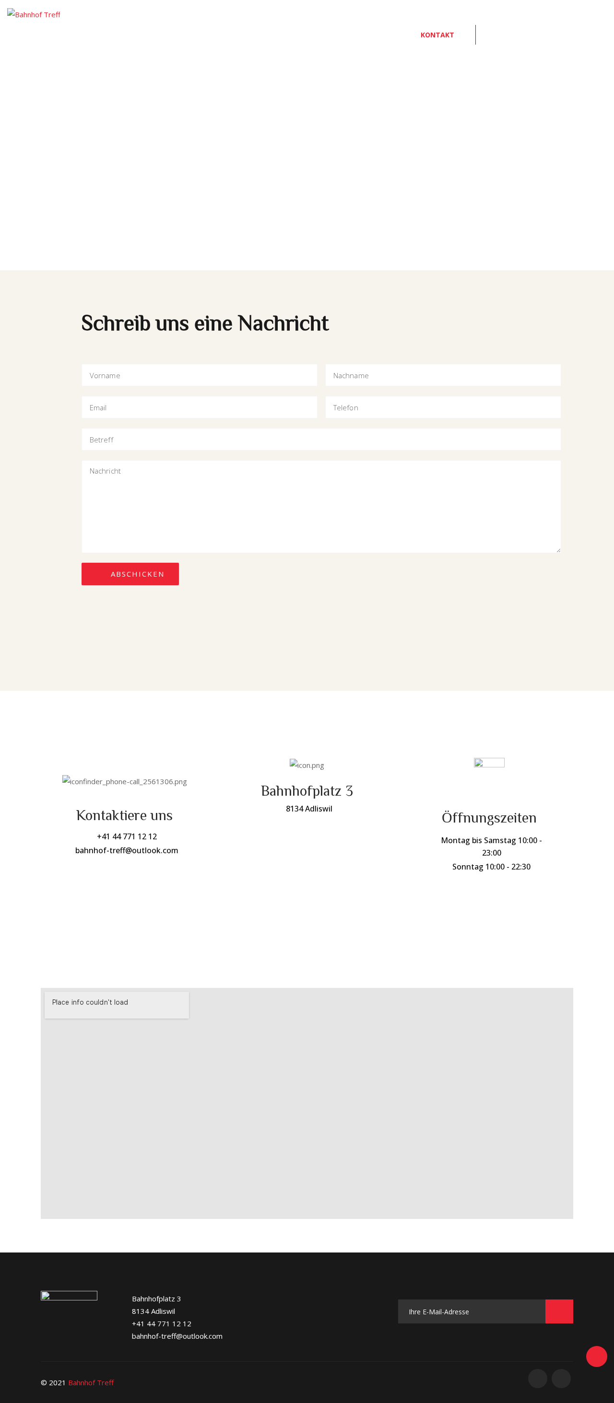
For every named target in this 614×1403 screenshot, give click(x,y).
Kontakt (437, 34)
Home (230, 34)
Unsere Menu (296, 34)
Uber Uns (371, 34)
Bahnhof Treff (91, 1382)
